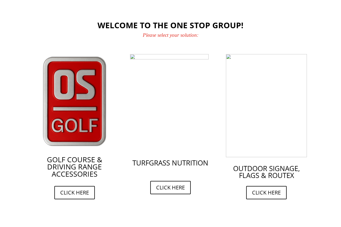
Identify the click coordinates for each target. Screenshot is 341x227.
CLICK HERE (74, 192)
